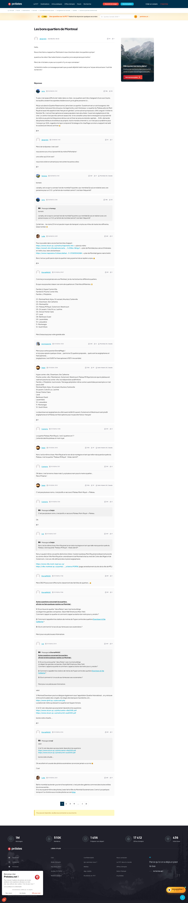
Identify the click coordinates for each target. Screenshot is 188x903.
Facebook (15, 857)
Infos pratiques (57, 4)
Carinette (45, 429)
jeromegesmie (46, 344)
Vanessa (44, 176)
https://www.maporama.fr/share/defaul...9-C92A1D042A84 (59, 253)
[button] (4, 899)
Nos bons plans (127, 4)
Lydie (43, 236)
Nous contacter (122, 857)
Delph (43, 368)
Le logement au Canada (63, 10)
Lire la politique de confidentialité (13, 886)
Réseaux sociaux (56, 875)
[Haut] (182, 897)
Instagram (15, 862)
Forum (79, 4)
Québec (75, 10)
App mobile (87, 871)
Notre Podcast (121, 871)
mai (43, 534)
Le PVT (36, 4)
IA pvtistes (120, 875)
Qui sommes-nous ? (90, 862)
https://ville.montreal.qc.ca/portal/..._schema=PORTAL (57, 566)
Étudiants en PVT (89, 875)
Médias (86, 866)
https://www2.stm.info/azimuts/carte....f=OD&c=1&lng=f (58, 248)
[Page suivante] (82, 804)
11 (74, 804)
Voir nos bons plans (131, 77)
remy (43, 91)
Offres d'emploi (69, 4)
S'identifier (164, 4)
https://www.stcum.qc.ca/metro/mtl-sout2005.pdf (56, 713)
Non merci (9, 893)
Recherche (87, 4)
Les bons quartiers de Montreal (55, 29)
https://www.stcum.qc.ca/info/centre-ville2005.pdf (56, 710)
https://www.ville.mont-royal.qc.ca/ (50, 564)
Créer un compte (151, 4)
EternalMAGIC (46, 272)
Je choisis (22, 893)
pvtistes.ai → (145, 16)
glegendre (43, 39)
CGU (52, 857)
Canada (34, 10)
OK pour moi (36, 893)
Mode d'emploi (56, 862)
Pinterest (15, 866)
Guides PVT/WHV (56, 871)
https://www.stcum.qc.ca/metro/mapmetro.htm (55, 246)
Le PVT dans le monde (124, 862)
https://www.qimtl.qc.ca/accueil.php (50, 700)
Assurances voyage (111, 4)
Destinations (45, 4)
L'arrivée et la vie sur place (46, 10)
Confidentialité (89, 857)
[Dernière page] (86, 804)
